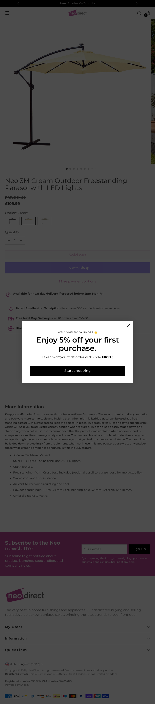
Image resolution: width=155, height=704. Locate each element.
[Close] (128, 326)
